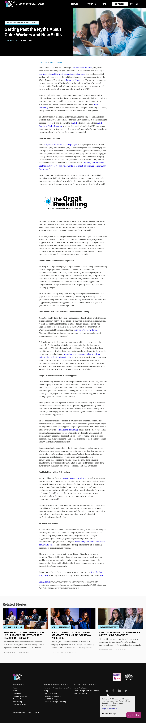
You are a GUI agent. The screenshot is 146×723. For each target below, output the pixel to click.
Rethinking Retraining (68, 430)
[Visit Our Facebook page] (113, 690)
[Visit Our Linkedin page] (119, 690)
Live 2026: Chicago (51, 699)
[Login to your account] (137, 4)
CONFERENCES (120, 4)
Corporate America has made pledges (60, 144)
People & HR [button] (76, 4)
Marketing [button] (91, 4)
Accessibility (17, 702)
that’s (96, 104)
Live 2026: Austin (50, 693)
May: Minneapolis (80, 693)
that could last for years (82, 67)
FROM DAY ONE (25, 712)
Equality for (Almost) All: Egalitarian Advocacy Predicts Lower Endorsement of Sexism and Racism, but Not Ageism (72, 166)
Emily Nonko (44, 582)
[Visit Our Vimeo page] (126, 690)
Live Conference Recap (13, 627)
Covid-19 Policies (19, 704)
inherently (43, 107)
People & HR (43, 62)
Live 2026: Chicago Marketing (55, 702)
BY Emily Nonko (11, 41)
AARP (74, 123)
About (15, 688)
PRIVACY (36, 712)
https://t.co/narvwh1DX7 (111, 709)
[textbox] (73, 327)
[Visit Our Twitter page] (107, 690)
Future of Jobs (72, 80)
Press (15, 691)
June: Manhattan (80, 688)
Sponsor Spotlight (56, 62)
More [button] (104, 4)
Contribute (17, 693)
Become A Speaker (20, 696)
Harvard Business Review (73, 478)
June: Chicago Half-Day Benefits (86, 691)
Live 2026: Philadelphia (52, 696)
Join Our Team (18, 699)
